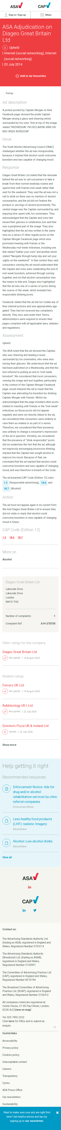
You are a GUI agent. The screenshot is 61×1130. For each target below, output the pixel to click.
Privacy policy (10, 1047)
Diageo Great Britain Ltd (19, 652)
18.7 (20, 537)
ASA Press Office (12, 1090)
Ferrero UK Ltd (13, 685)
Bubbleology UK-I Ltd (17, 705)
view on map (22, 1009)
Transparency (10, 1076)
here (11, 1021)
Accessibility (9, 1040)
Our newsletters (11, 1097)
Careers (6, 1068)
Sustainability (10, 1104)
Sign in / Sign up (17, 15)
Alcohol (7, 559)
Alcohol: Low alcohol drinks (33, 841)
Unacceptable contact (14, 1061)
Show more (9, 744)
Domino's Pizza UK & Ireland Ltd (25, 726)
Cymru (6, 1083)
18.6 (11, 537)
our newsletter (34, 1120)
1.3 (4, 537)
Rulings (9, 93)
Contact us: (9, 929)
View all (7, 857)
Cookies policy (10, 1054)
